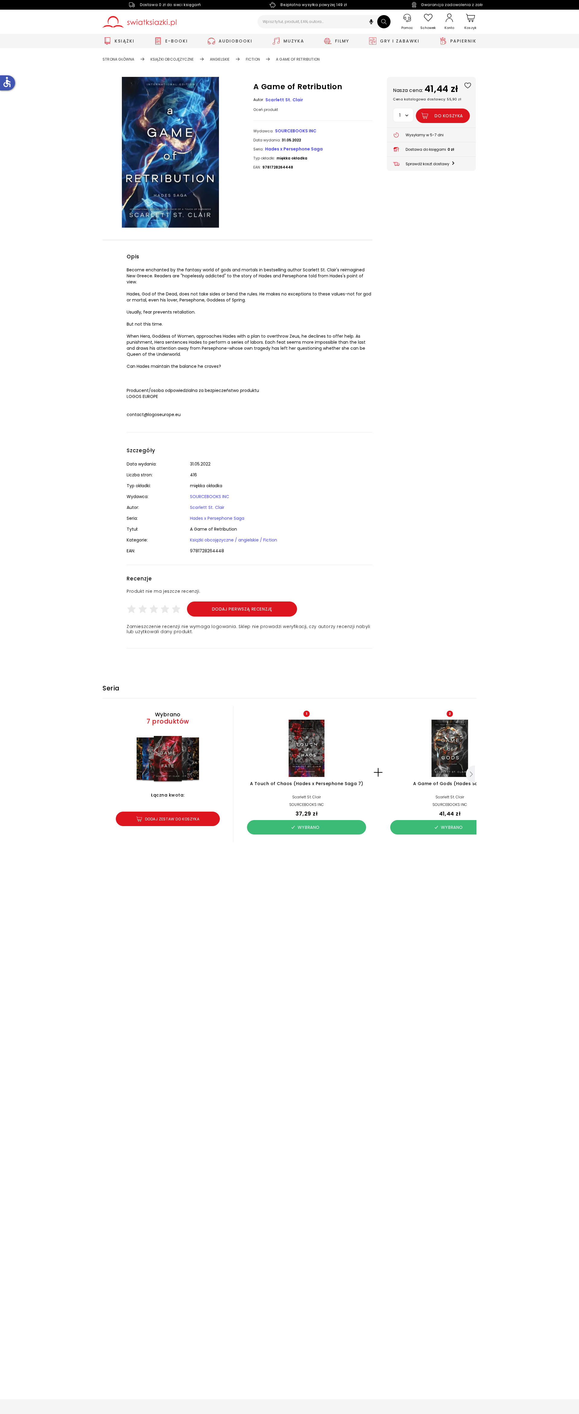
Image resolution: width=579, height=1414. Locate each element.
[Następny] (470, 774)
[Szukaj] (384, 21)
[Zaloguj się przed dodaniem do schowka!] (467, 85)
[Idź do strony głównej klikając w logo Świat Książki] (139, 22)
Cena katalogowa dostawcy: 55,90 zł (427, 99)
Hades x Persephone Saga (294, 149)
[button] (371, 22)
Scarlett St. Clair (284, 100)
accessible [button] (7, 82)
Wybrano (309, 827)
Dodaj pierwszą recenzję (242, 609)
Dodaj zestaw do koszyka (172, 819)
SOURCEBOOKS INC (295, 131)
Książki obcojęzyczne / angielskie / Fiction (233, 540)
